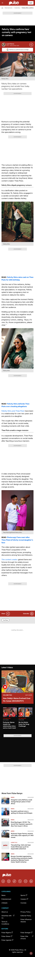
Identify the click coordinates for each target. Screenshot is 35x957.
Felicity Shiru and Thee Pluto (13, 411)
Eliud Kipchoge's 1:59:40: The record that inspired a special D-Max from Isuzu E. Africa (22, 824)
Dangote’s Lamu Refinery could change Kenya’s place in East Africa (21, 801)
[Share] (31, 45)
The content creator (9, 560)
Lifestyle (14, 842)
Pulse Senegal (25, 932)
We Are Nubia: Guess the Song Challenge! (23, 724)
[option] (10, 720)
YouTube (5, 620)
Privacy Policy (26, 912)
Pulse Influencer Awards (26, 920)
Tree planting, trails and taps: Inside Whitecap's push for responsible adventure (21, 847)
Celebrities (17, 8)
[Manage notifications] (31, 953)
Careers (23, 899)
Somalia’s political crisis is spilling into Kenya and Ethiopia (21, 812)
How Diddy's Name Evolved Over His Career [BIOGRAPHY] (17, 699)
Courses (23, 903)
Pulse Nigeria (6, 932)
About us (4, 912)
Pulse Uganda (6, 940)
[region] (17, 720)
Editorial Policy (26, 916)
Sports (23, 895)
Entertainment (8, 8)
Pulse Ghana (5, 936)
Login (30, 3)
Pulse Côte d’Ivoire (24, 937)
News (12, 797)
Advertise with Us (6, 917)
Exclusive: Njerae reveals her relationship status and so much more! (9, 725)
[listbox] (18, 720)
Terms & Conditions (5, 923)
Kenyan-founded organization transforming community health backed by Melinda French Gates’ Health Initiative (21, 859)
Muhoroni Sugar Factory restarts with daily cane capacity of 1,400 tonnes (22, 835)
